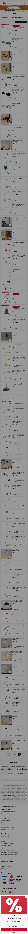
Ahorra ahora (14, 929)
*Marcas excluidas (14, 932)
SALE (14, 926)
